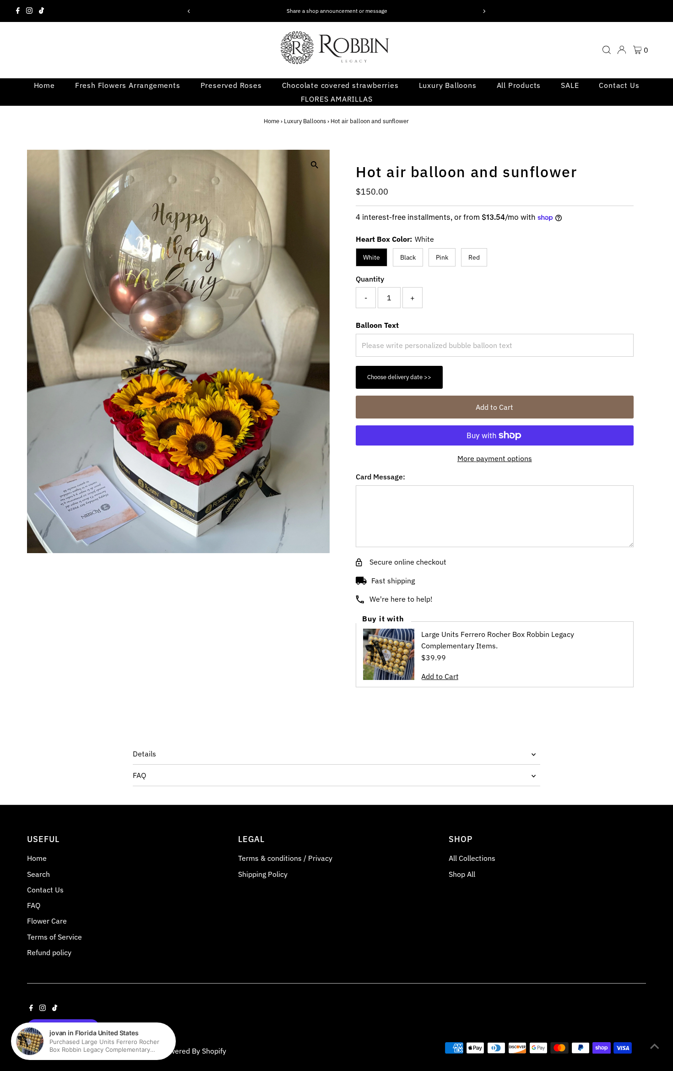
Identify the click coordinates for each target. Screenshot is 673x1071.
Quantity (370, 278)
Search (38, 874)
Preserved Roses (231, 85)
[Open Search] (606, 50)
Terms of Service (54, 936)
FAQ (139, 775)
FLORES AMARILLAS (337, 98)
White (371, 257)
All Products (519, 85)
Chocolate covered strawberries (340, 85)
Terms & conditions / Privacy (285, 858)
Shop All (462, 874)
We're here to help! (401, 598)
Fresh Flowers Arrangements (127, 85)
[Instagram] (29, 11)
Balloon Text (377, 325)
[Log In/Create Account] (622, 50)
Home (44, 85)
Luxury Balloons (448, 85)
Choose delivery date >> (399, 377)
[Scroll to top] (655, 1046)
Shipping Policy (263, 874)
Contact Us (619, 85)
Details (144, 753)
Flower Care (47, 920)
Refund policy (49, 952)
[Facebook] (18, 11)
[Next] (484, 11)
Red (474, 257)
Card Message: (380, 476)
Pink (442, 257)
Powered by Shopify (193, 1050)
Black (408, 257)
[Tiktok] (41, 11)
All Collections (472, 858)
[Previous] (189, 11)
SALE (570, 85)
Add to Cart (494, 407)
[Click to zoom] (314, 164)
